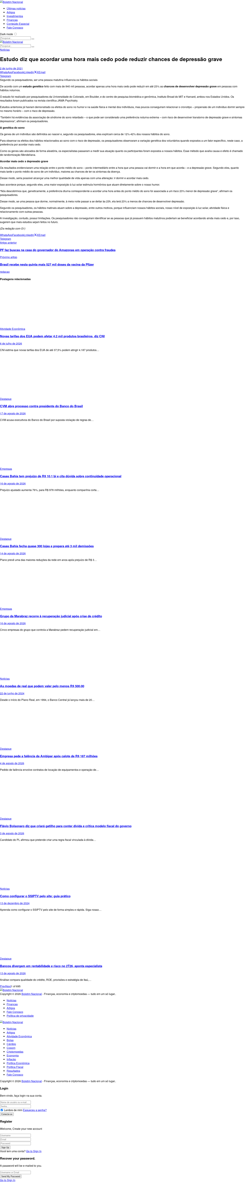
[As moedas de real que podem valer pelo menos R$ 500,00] (122, 655)
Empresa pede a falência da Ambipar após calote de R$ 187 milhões (49, 756)
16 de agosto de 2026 (13, 483)
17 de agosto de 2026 (13, 413)
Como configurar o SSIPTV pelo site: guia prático (35, 896)
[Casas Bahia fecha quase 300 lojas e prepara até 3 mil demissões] (122, 515)
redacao (5, 272)
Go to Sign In (34, 1151)
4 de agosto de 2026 (12, 763)
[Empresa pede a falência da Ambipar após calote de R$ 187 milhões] (122, 725)
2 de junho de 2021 (11, 68)
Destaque (6, 399)
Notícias (5, 50)
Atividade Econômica (12, 329)
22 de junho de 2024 (12, 693)
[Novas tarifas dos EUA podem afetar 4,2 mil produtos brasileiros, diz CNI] (122, 305)
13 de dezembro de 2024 (15, 903)
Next (8, 986)
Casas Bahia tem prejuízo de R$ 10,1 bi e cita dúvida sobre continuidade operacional (60, 476)
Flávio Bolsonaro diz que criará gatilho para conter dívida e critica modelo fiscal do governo (66, 826)
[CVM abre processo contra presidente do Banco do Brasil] (122, 376)
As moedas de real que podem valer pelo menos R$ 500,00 (42, 686)
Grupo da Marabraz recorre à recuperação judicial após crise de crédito (51, 616)
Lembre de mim (13, 1110)
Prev (3, 986)
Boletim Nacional (32, 994)
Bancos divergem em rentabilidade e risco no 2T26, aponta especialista (51, 966)
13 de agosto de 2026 (13, 973)
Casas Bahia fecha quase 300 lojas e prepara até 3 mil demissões (47, 546)
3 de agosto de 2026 (12, 833)
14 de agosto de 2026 (13, 553)
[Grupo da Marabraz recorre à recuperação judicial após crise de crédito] (122, 585)
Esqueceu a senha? (35, 1110)
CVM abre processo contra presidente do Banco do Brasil (41, 406)
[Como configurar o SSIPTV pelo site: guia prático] (122, 865)
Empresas (6, 469)
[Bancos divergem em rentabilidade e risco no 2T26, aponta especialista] (122, 935)
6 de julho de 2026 (11, 343)
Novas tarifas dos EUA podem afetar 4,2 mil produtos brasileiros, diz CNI (52, 336)
